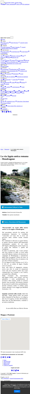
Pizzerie (22, 91)
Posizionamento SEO (13, 71)
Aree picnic (4, 98)
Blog (3, 73)
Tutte (3, 91)
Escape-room (7, 79)
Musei (17, 82)
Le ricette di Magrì (6, 103)
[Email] (9, 357)
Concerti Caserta (24, 42)
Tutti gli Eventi (6, 361)
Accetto (17, 391)
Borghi (7, 82)
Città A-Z (18, 4)
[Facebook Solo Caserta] (12, 371)
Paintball (22, 79)
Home (3, 39)
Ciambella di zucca (10, 101)
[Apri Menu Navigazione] (2, 2)
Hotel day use (15, 57)
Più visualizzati (25, 4)
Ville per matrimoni (10, 76)
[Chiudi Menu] (11, 37)
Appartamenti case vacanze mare (13, 63)
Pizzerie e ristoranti (15, 56)
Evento (3, 106)
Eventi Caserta (5, 42)
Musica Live (6, 364)
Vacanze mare (20, 60)
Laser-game (15, 79)
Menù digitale (5, 66)
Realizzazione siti (14, 69)
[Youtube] (9, 112)
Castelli (13, 82)
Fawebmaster (5, 69)
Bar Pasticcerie (9, 91)
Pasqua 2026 (3, 44)
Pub (23, 56)
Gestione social (23, 71)
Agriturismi (7, 56)
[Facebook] (2, 112)
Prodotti (18, 92)
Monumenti (7, 149)
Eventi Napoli (24, 51)
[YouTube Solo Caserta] (18, 371)
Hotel (8, 57)
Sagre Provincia (14, 42)
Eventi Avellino (5, 51)
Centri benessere (16, 87)
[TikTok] (6, 112)
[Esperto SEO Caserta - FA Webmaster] (12, 378)
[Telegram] (7, 357)
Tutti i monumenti (10, 4)
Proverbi (8, 95)
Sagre (8, 92)
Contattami (4, 108)
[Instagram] (4, 112)
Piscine (7, 60)
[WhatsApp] (1, 357)
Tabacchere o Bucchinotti (23, 101)
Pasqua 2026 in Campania (12, 48)
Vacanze (13, 60)
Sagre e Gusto (6, 362)
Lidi (3, 60)
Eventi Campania (6, 47)
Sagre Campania (16, 47)
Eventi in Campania (8, 365)
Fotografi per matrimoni (22, 76)
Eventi (16, 91)
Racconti (14, 95)
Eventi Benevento (15, 51)
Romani (23, 82)
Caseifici (8, 87)
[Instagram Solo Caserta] (14, 371)
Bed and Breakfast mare (12, 62)
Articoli (7, 84)
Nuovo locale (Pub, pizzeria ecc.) (15, 106)
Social (21, 73)
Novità (13, 92)
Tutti (2, 56)
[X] (11, 112)
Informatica (15, 73)
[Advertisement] (15, 21)
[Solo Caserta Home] (13, 2)
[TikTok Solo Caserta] (16, 371)
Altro (23, 92)
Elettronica (8, 73)
